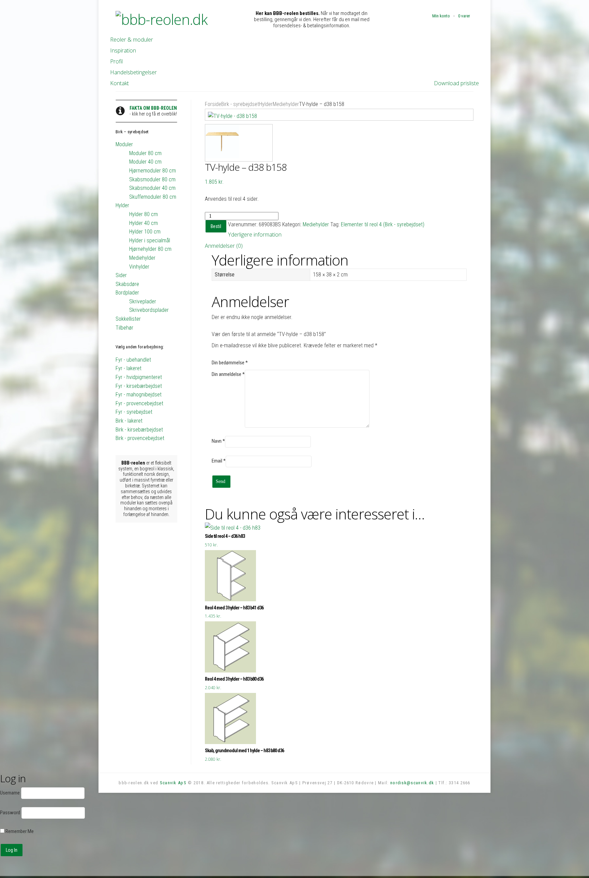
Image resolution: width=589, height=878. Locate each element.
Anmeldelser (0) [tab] (224, 245)
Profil (116, 61)
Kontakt (119, 83)
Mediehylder (286, 104)
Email (219, 461)
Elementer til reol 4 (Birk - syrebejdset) (382, 224)
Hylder (266, 104)
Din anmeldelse (228, 374)
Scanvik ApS (173, 782)
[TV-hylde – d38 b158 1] (339, 115)
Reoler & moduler (131, 39)
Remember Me (19, 831)
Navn (218, 441)
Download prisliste (456, 83)
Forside (213, 104)
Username (10, 793)
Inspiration (123, 50)
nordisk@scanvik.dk (412, 782)
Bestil (216, 226)
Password (10, 812)
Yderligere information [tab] (255, 234)
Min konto (441, 15)
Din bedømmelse (230, 363)
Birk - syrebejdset (240, 104)
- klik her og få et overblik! (153, 111)
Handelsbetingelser (133, 72)
